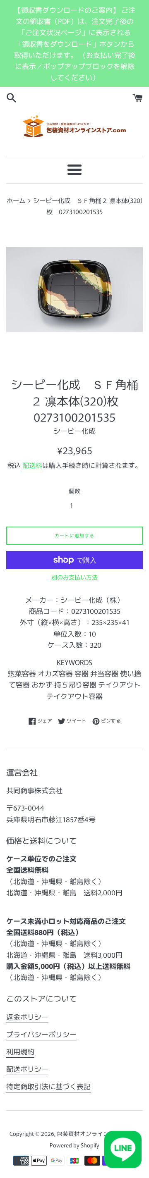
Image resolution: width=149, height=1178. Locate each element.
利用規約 (20, 1051)
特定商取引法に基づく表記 (48, 1086)
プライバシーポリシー (41, 1034)
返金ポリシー (27, 1016)
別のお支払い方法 (74, 577)
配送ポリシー (27, 1069)
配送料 (32, 465)
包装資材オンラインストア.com (98, 1133)
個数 (74, 490)
